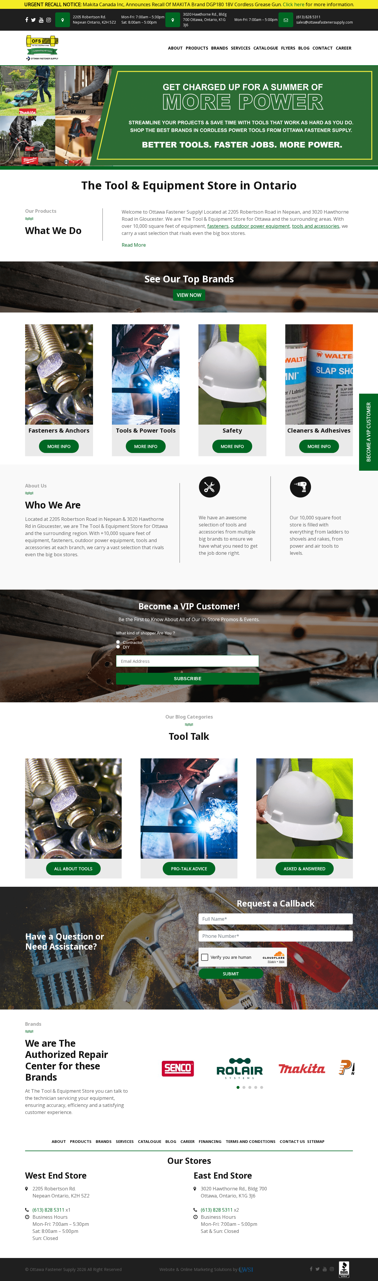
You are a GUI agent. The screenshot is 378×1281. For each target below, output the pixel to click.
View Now (189, 295)
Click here (293, 4)
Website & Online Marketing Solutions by (199, 1269)
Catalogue (265, 48)
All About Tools (73, 868)
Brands (219, 48)
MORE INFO (59, 446)
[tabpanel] (189, 116)
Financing (210, 1141)
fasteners (218, 226)
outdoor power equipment (260, 226)
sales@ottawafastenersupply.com (324, 22)
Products (197, 48)
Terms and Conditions (251, 1141)
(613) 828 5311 (308, 16)
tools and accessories (315, 226)
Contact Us (292, 1141)
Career (343, 48)
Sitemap (316, 1141)
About (175, 48)
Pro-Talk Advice (189, 868)
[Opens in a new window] (26, 20)
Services (240, 48)
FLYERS (288, 48)
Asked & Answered (304, 868)
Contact (322, 48)
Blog (303, 48)
